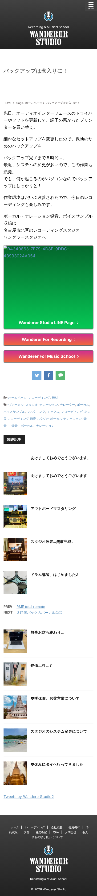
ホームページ (17, 397)
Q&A (56, 832)
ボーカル (83, 404)
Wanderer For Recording (47, 339)
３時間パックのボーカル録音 (39, 612)
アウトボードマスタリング (53, 508)
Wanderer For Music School (46, 356)
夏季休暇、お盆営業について (55, 698)
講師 (26, 832)
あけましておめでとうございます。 (61, 457)
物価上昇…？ (42, 665)
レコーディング (39, 397)
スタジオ (31, 404)
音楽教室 (41, 832)
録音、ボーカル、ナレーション (33, 426)
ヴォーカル (16, 404)
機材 (55, 397)
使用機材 (74, 827)
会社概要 (56, 827)
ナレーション (49, 404)
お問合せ (70, 832)
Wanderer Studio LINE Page (47, 322)
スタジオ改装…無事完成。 (53, 541)
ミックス (53, 411)
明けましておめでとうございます (59, 475)
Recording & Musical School (48, 879)
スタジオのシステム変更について (59, 731)
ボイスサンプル (14, 411)
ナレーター (67, 404)
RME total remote (30, 606)
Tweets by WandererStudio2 (29, 796)
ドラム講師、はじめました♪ (54, 574)
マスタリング (36, 411)
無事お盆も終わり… (47, 632)
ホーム (15, 827)
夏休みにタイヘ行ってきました (57, 764)
